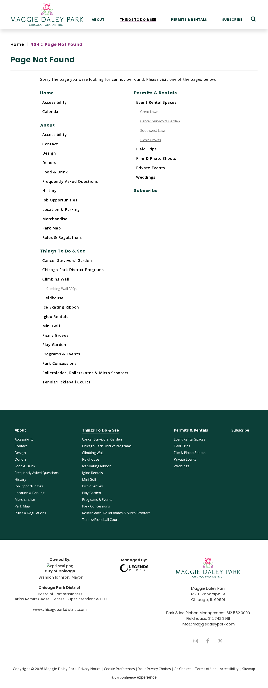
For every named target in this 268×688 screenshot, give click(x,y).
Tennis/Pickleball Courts (66, 381)
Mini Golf (51, 325)
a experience (134, 677)
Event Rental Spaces (156, 102)
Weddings (145, 177)
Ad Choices (182, 668)
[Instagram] (195, 640)
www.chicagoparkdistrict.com (60, 609)
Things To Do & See (138, 19)
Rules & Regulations (62, 237)
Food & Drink (55, 171)
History (49, 190)
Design (49, 153)
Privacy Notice (89, 668)
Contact (50, 143)
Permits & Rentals (189, 19)
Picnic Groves (55, 335)
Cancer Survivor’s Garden (160, 121)
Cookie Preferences (119, 668)
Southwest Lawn (153, 130)
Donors (49, 162)
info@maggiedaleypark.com (208, 624)
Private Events (150, 167)
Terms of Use (205, 668)
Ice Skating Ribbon (60, 307)
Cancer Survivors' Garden (67, 260)
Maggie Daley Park (46, 14)
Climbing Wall (55, 279)
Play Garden (54, 344)
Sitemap (248, 668)
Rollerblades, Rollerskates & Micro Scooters (85, 372)
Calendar (51, 111)
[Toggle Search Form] (253, 19)
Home (17, 44)
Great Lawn (149, 111)
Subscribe (232, 19)
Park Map (51, 228)
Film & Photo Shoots (156, 158)
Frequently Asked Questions (70, 181)
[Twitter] (220, 640)
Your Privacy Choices (154, 668)
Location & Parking (61, 209)
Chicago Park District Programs (73, 269)
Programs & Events (61, 353)
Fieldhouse (53, 297)
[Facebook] (207, 640)
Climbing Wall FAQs (61, 288)
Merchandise (55, 218)
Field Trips (146, 148)
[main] (134, 219)
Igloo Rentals (55, 316)
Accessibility (54, 102)
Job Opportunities (59, 199)
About (98, 19)
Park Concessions (59, 363)
